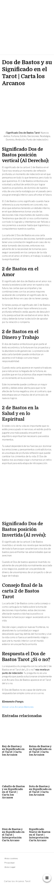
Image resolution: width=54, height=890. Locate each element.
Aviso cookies (11, 858)
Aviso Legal (10, 867)
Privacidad (9, 863)
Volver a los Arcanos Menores (18, 707)
